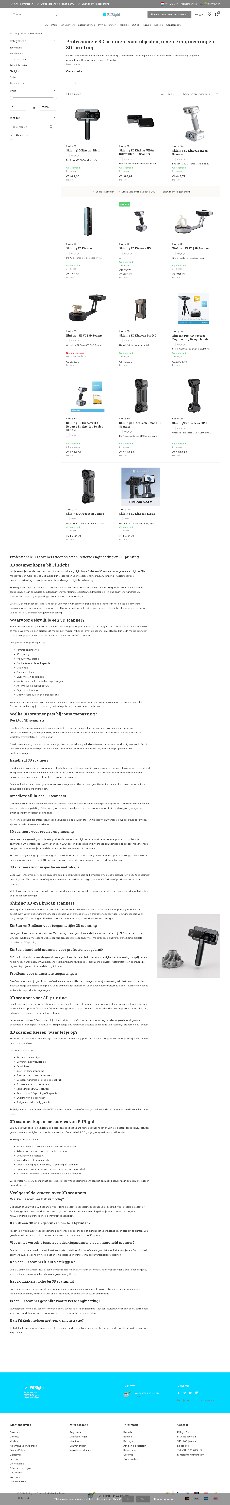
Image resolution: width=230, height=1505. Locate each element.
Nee (143, 1499)
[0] (215, 14)
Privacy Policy (17, 1450)
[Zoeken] (55, 14)
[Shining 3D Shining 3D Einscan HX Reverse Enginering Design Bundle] (87, 396)
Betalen (127, 1436)
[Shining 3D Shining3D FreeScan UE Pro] (193, 396)
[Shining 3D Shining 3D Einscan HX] (140, 221)
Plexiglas (124, 24)
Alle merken (21, 135)
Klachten (14, 1441)
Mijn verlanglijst (78, 1445)
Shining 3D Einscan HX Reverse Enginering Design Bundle (85, 426)
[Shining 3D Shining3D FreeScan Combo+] (87, 487)
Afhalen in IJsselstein (134, 1445)
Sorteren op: (190, 93)
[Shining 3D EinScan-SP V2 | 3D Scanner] (193, 221)
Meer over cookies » (163, 1499)
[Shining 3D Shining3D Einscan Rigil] (87, 123)
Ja (128, 1499)
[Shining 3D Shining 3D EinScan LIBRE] (140, 487)
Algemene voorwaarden (23, 1445)
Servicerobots (174, 24)
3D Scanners (68, 24)
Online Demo (17, 1463)
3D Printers (51, 24)
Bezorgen (128, 1441)
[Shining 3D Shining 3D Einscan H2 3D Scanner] (193, 123)
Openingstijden (18, 1481)
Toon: (169, 93)
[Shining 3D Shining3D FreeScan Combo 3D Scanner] (140, 396)
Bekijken (101, 362)
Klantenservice (189, 3)
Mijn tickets (75, 1441)
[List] (162, 93)
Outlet (135, 24)
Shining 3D (71, 146)
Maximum (48, 107)
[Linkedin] (196, 1393)
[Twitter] (184, 1393)
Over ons (15, 1432)
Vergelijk (75, 155)
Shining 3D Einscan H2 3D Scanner (190, 152)
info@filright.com (194, 1454)
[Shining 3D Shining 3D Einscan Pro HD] (140, 308)
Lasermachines (86, 24)
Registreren (76, 1432)
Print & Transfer (107, 24)
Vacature (15, 1477)
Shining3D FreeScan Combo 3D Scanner (140, 424)
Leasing (158, 24)
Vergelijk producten (80, 1450)
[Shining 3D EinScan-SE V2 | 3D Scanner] (87, 308)
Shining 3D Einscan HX (135, 248)
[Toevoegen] (103, 177)
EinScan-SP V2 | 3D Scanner (191, 248)
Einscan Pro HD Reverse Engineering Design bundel (190, 337)
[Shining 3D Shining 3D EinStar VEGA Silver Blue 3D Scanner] (140, 123)
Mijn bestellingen (79, 1436)
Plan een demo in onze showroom (169, 14)
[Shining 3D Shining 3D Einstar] (87, 221)
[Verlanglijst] (209, 14)
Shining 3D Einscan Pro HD (138, 335)
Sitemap (14, 1459)
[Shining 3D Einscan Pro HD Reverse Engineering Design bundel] (193, 308)
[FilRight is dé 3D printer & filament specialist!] (115, 14)
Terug (16, 33)
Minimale (18, 107)
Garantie (128, 1454)
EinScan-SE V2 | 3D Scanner (85, 335)
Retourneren (130, 1450)
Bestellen (128, 1432)
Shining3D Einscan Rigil (83, 150)
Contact (14, 1436)
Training (146, 24)
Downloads (16, 1472)
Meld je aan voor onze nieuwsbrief (196, 1400)
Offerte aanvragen (20, 1468)
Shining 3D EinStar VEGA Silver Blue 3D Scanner (136, 152)
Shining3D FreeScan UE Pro (191, 423)
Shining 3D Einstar (79, 248)
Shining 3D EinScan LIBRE (137, 513)
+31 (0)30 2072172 (192, 1450)
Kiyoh (217, 3)
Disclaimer (15, 1454)
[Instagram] (190, 1393)
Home (24, 33)
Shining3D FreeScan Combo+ (86, 513)
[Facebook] (178, 1393)
